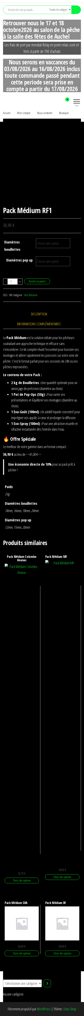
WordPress (44, 1008)
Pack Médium (30, 295)
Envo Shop (70, 1008)
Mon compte (23, 113)
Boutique (64, 113)
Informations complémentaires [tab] (39, 323)
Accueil (6, 113)
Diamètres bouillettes (12, 246)
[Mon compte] (60, 102)
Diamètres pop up (19, 260)
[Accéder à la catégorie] (47, 983)
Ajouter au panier (37, 281)
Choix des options (22, 880)
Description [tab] (39, 314)
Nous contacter (44, 113)
